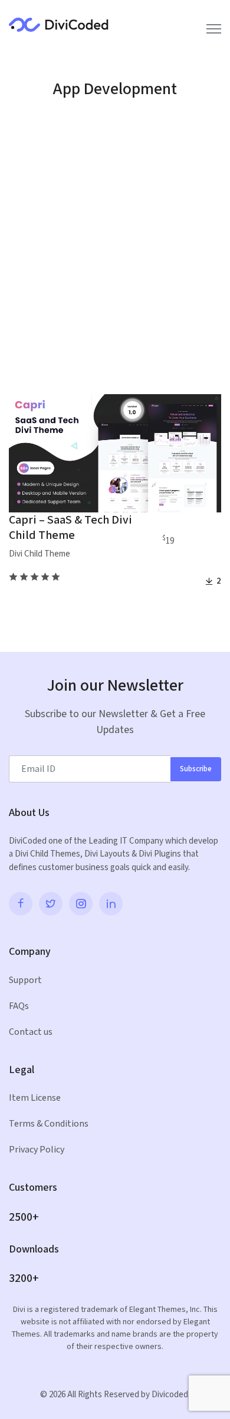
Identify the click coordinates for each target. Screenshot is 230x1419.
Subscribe (196, 769)
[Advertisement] (115, 250)
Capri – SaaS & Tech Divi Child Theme (70, 527)
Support (25, 980)
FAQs (19, 1006)
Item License (35, 1098)
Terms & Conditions (48, 1124)
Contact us (30, 1032)
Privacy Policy (36, 1150)
